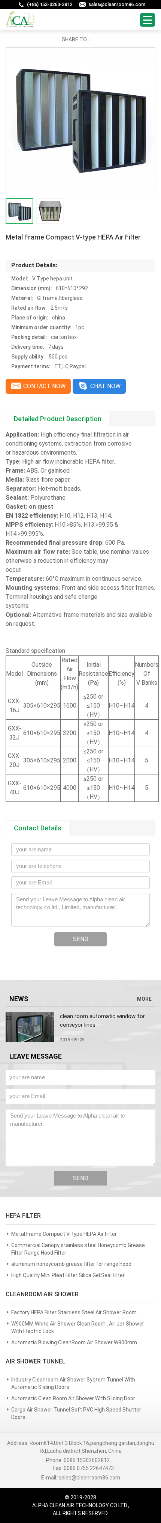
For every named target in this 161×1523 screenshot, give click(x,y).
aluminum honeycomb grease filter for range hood (71, 1264)
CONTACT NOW (44, 386)
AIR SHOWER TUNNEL (36, 1361)
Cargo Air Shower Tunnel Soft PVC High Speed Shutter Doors (76, 1413)
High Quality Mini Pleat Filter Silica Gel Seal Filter (68, 1275)
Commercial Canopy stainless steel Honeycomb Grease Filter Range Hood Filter (78, 1249)
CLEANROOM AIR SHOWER (42, 1294)
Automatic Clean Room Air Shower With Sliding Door (73, 1398)
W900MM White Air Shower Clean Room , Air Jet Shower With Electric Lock (77, 1327)
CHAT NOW (105, 386)
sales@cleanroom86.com (116, 4)
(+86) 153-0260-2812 (49, 4)
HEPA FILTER (23, 1215)
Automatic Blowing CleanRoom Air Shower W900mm (74, 1342)
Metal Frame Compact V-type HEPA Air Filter (64, 1234)
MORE (144, 999)
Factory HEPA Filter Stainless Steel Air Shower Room (74, 1312)
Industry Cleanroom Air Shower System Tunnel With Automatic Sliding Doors (73, 1383)
